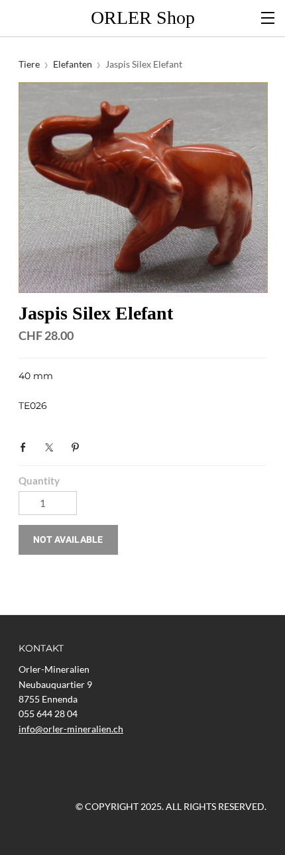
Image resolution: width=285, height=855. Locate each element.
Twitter (52, 447)
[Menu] (268, 16)
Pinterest (78, 447)
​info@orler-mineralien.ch (71, 728)
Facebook (26, 447)
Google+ (104, 446)
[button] (68, 540)
